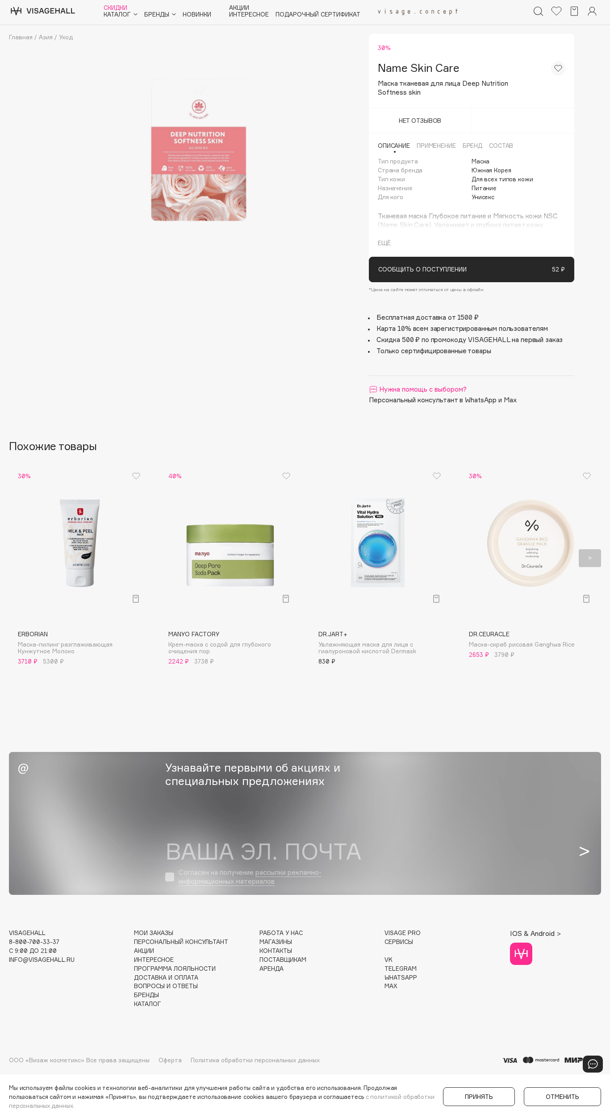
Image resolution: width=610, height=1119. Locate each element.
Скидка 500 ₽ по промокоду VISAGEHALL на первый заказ (469, 339)
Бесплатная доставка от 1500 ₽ (427, 317)
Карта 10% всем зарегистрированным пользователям (462, 328)
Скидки (115, 7)
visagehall (27, 933)
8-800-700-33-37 (34, 942)
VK (388, 959)
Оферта (170, 1060)
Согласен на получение (250, 876)
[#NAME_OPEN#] (593, 1064)
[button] (20, 558)
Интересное (249, 14)
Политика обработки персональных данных (255, 1060)
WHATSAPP (400, 977)
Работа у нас (281, 933)
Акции (239, 7)
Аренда (271, 968)
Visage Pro (402, 933)
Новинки (197, 14)
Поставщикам (282, 959)
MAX (390, 986)
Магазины (275, 942)
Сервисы (398, 942)
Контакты (275, 951)
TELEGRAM (400, 968)
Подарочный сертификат (318, 14)
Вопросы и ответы (166, 986)
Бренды (146, 995)
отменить (562, 1096)
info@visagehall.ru (42, 959)
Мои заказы (153, 933)
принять (479, 1096)
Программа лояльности (175, 968)
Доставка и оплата (166, 977)
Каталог (147, 1004)
